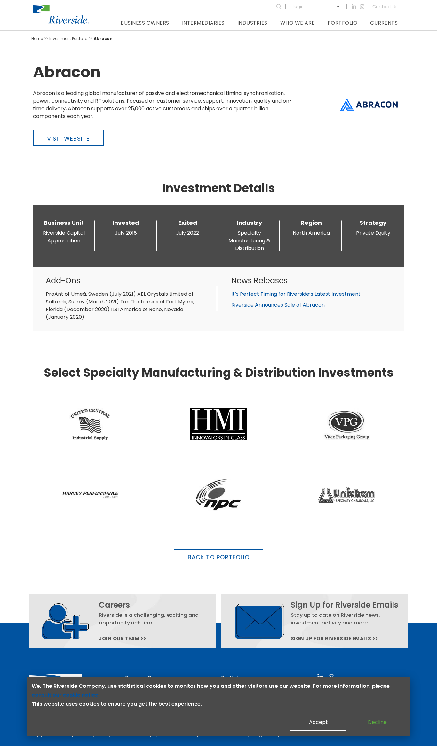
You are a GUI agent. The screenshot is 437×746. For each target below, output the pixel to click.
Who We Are (297, 23)
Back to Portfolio (219, 557)
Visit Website (68, 139)
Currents (384, 23)
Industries (252, 23)
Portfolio (343, 23)
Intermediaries (203, 23)
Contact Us (385, 7)
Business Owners (145, 23)
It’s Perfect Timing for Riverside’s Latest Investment (296, 294)
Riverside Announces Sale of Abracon (278, 305)
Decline (377, 722)
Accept (318, 722)
